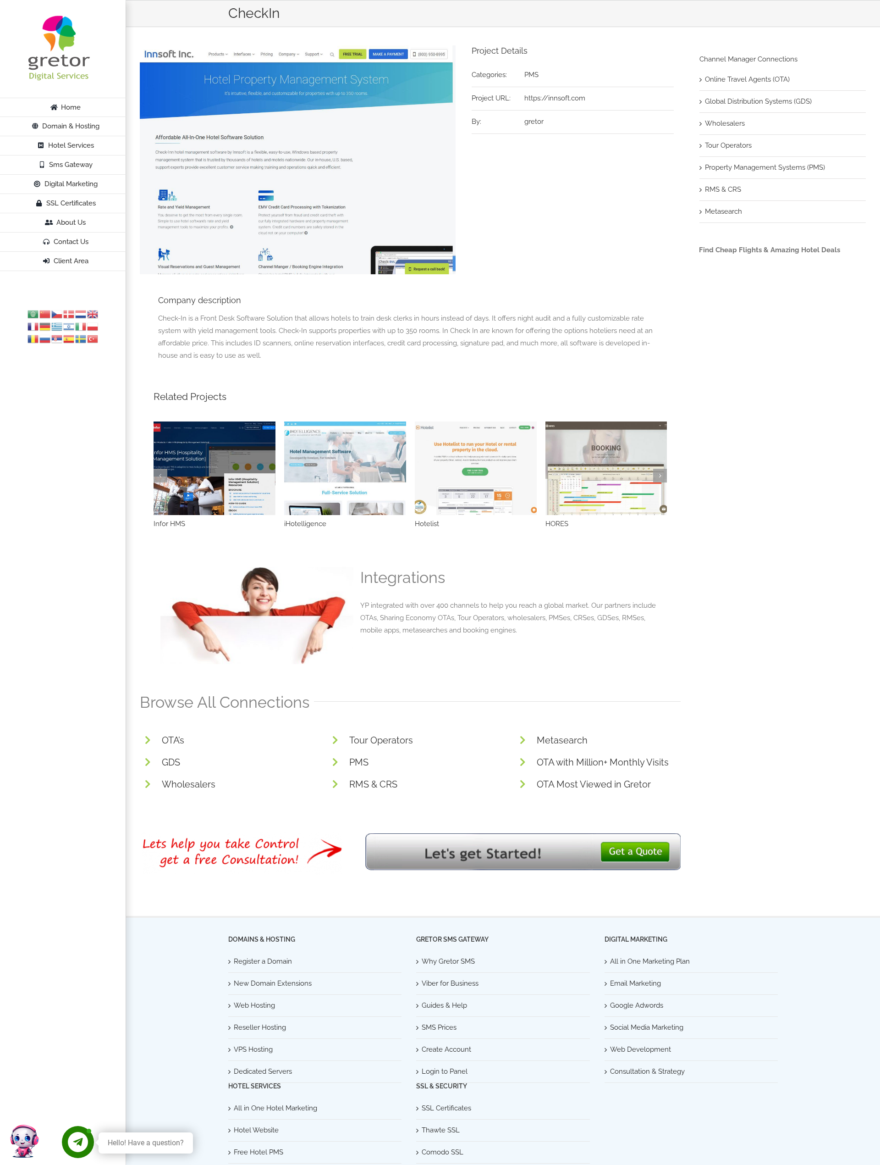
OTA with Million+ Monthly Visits (603, 762)
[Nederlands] (81, 314)
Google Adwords (636, 1005)
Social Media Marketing (646, 1027)
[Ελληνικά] (57, 326)
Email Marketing (635, 983)
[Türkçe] (93, 338)
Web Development (640, 1049)
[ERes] (606, 468)
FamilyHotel (434, 524)
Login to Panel (445, 1071)
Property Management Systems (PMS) (765, 167)
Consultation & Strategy (647, 1071)
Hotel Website (256, 1130)
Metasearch (562, 740)
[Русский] (45, 338)
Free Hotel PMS (258, 1152)
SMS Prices (439, 1027)
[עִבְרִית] (69, 326)
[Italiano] (81, 326)
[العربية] (33, 314)
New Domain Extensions (273, 983)
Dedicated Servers (263, 1071)
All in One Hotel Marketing (275, 1108)
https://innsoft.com (554, 98)
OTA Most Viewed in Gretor (594, 784)
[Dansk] (69, 314)
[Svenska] (81, 338)
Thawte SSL (441, 1130)
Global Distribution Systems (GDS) (758, 101)
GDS (171, 762)
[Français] (33, 326)
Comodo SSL (442, 1152)
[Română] (33, 338)
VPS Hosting (253, 1049)
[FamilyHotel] (476, 468)
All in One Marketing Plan (650, 961)
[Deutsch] (45, 326)
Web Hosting (254, 1005)
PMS (531, 75)
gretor (534, 121)
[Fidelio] (345, 468)
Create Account (446, 1049)
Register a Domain (263, 961)
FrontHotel (170, 524)
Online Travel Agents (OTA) (747, 79)
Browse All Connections (224, 702)
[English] (93, 314)
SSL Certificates (446, 1108)
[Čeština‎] (57, 314)
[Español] (69, 338)
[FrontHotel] (214, 468)
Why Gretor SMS (448, 961)
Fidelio (294, 524)
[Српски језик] (57, 338)
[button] (160, 476)
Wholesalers (188, 784)
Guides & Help (444, 1005)
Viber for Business (450, 983)
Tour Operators (381, 740)
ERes (553, 524)
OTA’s (173, 740)
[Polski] (93, 326)
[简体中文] (45, 314)
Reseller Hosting (260, 1027)
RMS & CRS (373, 784)
